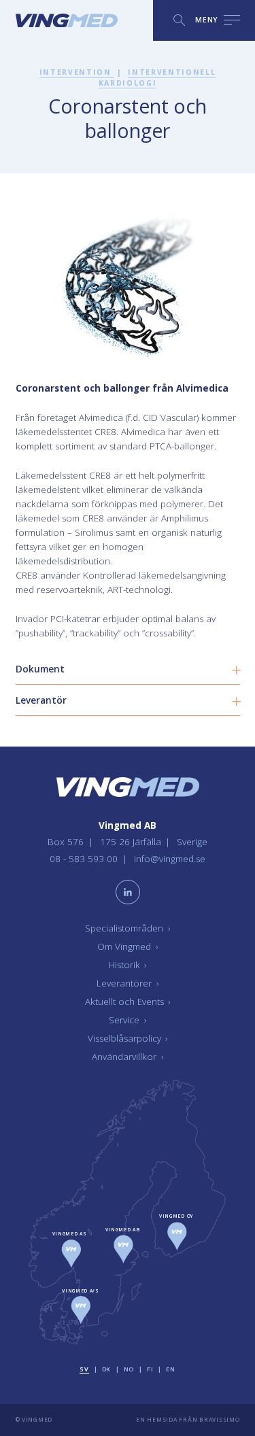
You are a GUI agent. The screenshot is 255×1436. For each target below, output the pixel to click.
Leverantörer (127, 983)
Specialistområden (127, 928)
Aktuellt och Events (128, 1001)
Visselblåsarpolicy (128, 1038)
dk (106, 1369)
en (170, 1369)
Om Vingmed (127, 946)
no (129, 1369)
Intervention (77, 72)
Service (127, 1020)
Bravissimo (219, 1419)
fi (150, 1369)
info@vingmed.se (169, 859)
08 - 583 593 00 (85, 859)
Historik (128, 965)
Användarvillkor (127, 1056)
